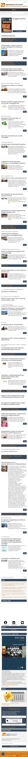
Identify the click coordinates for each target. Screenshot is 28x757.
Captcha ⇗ (19, 722)
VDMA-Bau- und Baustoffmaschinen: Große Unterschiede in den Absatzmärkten (12, 376)
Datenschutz (18, 752)
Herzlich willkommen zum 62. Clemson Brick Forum (13, 271)
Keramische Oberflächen (9, 291)
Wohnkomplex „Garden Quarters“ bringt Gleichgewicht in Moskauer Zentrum (12, 47)
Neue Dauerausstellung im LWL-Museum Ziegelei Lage (14, 597)
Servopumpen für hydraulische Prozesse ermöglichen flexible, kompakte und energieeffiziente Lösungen (11, 541)
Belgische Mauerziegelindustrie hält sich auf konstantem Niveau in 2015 (12, 396)
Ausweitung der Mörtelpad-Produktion (13, 144)
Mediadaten (9, 752)
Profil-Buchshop (9, 683)
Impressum (24, 752)
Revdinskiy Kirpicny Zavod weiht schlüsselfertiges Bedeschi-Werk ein (12, 69)
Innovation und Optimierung (10, 558)
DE (24, 2)
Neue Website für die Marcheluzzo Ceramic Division (12, 195)
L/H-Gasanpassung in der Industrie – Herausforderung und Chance (12, 348)
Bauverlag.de (24, 755)
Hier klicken (15, 721)
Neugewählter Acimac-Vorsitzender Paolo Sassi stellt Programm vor (12, 432)
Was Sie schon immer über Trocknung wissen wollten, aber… (13, 299)
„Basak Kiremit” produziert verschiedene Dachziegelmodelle (11, 234)
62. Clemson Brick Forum (9, 451)
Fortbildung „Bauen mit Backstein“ (12, 324)
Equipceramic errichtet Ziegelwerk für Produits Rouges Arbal (13, 211)
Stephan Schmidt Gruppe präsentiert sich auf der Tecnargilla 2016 (13, 102)
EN (26, 2)
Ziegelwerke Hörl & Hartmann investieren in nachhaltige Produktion (13, 162)
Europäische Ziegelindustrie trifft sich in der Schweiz (13, 520)
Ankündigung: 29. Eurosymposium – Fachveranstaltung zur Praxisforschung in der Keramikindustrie (14, 588)
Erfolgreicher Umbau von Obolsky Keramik (12, 86)
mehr (25, 58)
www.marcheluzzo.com (13, 201)
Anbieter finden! (14, 746)
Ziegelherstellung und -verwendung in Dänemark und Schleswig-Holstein (13, 309)
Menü (14, 9)
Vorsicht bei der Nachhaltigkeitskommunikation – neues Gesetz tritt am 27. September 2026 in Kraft (13, 591)
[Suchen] (26, 13)
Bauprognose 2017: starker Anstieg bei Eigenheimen (13, 339)
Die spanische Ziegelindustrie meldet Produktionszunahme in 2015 (13, 403)
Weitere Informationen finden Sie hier (9, 727)
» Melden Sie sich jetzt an (14, 724)
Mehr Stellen (14, 630)
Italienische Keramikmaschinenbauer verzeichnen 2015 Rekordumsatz (13, 359)
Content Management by (6, 755)
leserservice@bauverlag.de (12, 684)
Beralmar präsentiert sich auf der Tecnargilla (12, 136)
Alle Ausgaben (19, 31)
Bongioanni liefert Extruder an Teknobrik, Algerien (11, 119)
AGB (13, 752)
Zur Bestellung (5, 685)
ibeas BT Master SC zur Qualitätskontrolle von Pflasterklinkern (13, 463)
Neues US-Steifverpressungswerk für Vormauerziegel (13, 252)
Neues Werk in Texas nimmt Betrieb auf (14, 178)
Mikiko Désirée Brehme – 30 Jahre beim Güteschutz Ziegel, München (13, 414)
